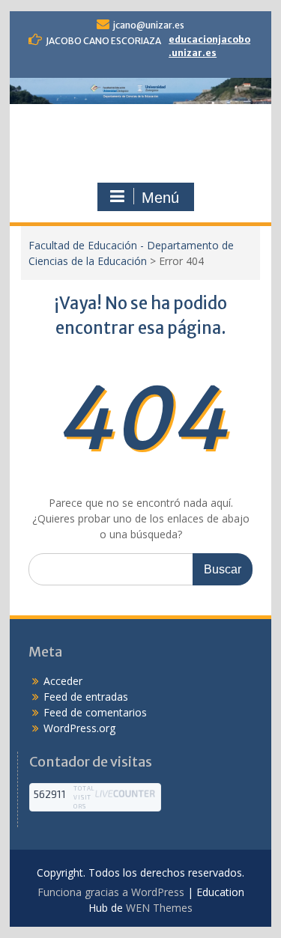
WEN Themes (159, 908)
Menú (160, 197)
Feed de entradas (85, 696)
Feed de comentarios (95, 712)
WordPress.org (79, 728)
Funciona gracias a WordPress (110, 892)
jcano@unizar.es (148, 25)
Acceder (62, 681)
